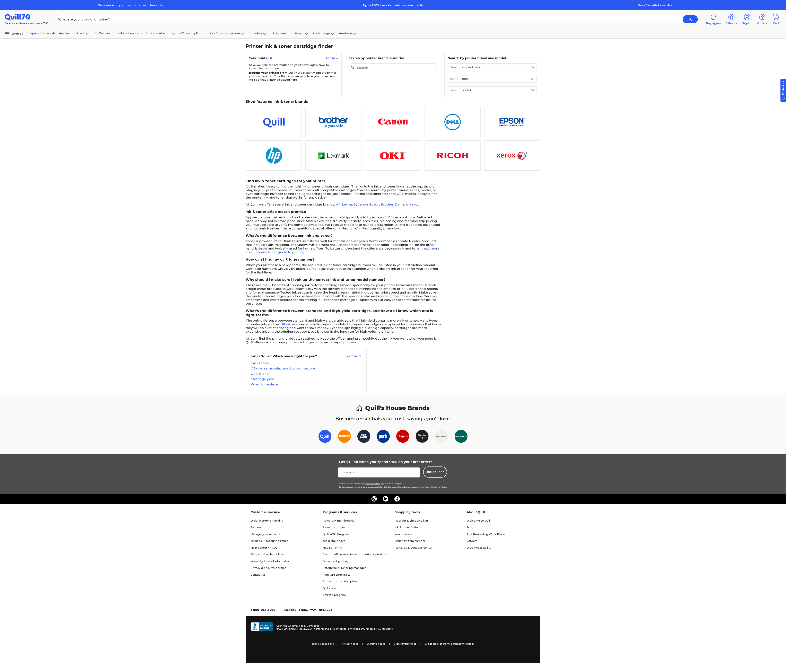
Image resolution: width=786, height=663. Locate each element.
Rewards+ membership (339, 520)
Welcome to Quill (478, 520)
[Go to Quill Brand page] (325, 437)
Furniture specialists (336, 574)
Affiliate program (334, 594)
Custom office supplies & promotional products (355, 554)
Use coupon (435, 472)
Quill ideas (330, 588)
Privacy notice (350, 643)
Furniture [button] (345, 33)
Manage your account (265, 534)
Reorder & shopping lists (412, 520)
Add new (332, 58)
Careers (472, 540)
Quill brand (260, 374)
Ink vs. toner (260, 363)
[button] (690, 19)
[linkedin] (385, 499)
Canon (363, 204)
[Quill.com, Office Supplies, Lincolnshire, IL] (262, 627)
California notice (376, 643)
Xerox (414, 204)
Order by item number (410, 540)
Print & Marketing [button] (158, 33)
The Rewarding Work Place (486, 534)
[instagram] (374, 499)
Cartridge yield (262, 379)
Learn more (353, 356)
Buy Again (83, 33)
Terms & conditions (323, 643)
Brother (387, 204)
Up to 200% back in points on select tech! (393, 5)
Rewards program (335, 527)
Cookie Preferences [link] (405, 643)
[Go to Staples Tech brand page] (422, 437)
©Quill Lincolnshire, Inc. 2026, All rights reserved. (303, 628)
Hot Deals (66, 33)
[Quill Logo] (17, 17)
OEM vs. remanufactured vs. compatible (283, 368)
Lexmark (349, 204)
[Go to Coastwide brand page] (344, 437)
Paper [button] (299, 33)
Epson (374, 204)
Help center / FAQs (264, 547)
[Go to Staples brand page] (402, 437)
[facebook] (397, 499)
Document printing (336, 561)
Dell (398, 204)
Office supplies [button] (190, 33)
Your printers (403, 534)
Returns (256, 527)
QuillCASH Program (336, 534)
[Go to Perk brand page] (383, 437)
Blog (470, 527)
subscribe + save (130, 33)
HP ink (285, 324)
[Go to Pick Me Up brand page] (364, 437)
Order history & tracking (267, 520)
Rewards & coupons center (414, 547)
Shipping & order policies (268, 554)
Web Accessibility (479, 547)
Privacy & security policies (268, 567)
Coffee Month (104, 33)
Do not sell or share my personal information (449, 643)
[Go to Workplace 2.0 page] (461, 437)
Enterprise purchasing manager (344, 567)
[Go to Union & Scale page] (441, 437)
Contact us (258, 574)
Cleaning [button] (255, 33)
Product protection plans (340, 581)
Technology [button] (321, 33)
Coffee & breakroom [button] (225, 33)
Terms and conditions (373, 484)
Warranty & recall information (270, 561)
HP (338, 204)
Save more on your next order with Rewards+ (131, 5)
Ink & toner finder (407, 527)
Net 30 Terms (332, 547)
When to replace (264, 384)
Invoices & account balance (269, 540)
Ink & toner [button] (278, 33)
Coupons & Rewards (41, 33)
